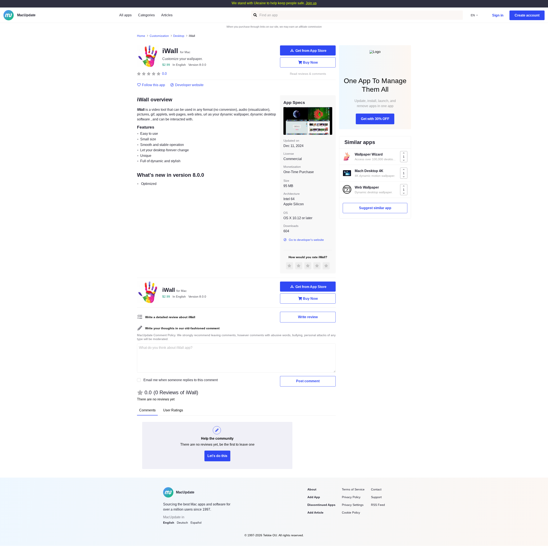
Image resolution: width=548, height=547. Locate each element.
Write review (308, 317)
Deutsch (182, 522)
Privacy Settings (352, 505)
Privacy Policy (351, 497)
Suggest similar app (375, 208)
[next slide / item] (329, 121)
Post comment (308, 381)
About (311, 489)
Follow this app (153, 85)
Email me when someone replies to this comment (180, 380)
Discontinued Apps (321, 505)
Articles (167, 15)
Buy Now (310, 62)
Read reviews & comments (308, 74)
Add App (313, 497)
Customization (159, 36)
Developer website (189, 85)
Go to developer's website (306, 240)
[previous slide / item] (286, 121)
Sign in (497, 15)
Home (141, 36)
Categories (146, 15)
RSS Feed (378, 505)
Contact (376, 489)
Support (376, 497)
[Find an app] (255, 15)
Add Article (315, 512)
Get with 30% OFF (375, 119)
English (168, 522)
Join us (311, 3)
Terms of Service (353, 489)
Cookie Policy (351, 512)
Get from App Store (310, 50)
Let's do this (217, 456)
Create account (527, 15)
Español (196, 522)
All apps (125, 15)
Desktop (178, 36)
